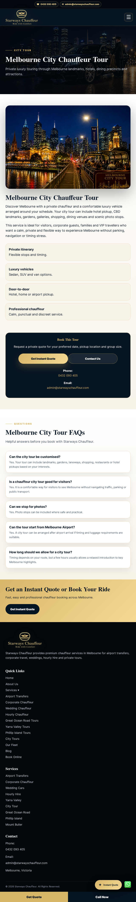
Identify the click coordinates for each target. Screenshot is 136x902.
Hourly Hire (13, 794)
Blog (8, 751)
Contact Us (92, 358)
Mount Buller (13, 824)
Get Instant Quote (43, 358)
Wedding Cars (14, 788)
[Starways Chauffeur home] (21, 17)
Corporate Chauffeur (19, 702)
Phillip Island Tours (17, 732)
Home (9, 678)
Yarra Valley (13, 800)
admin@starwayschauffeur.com (68, 387)
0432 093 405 (68, 375)
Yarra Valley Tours (17, 726)
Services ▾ (12, 690)
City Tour (11, 806)
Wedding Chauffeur (18, 708)
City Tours (12, 738)
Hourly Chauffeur (17, 714)
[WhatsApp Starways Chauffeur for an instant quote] (127, 884)
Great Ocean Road (17, 812)
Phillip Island (13, 818)
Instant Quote (108, 885)
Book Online (13, 757)
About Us (11, 684)
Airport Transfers (16, 696)
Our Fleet (11, 745)
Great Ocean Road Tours (21, 720)
